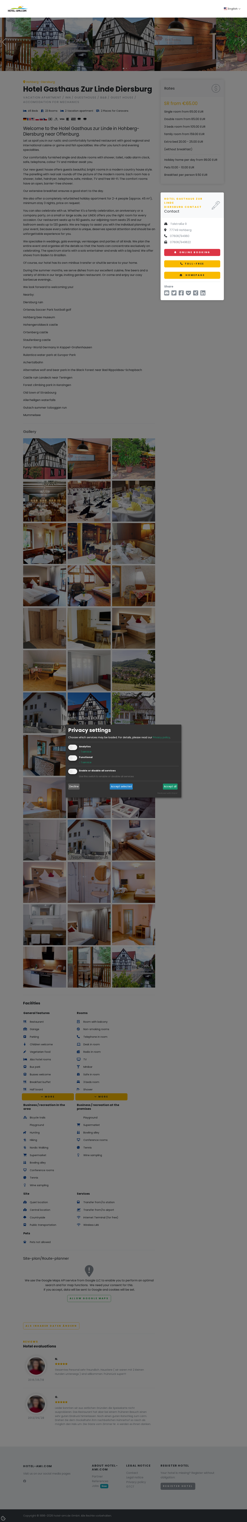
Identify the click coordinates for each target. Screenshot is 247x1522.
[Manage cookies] (4, 1518)
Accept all (170, 786)
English (232, 9)
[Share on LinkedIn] (202, 294)
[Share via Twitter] (173, 294)
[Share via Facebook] (181, 294)
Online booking (194, 252)
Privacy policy (161, 737)
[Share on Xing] (195, 294)
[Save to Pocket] (188, 294)
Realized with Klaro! (167, 793)
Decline (74, 786)
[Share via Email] (166, 294)
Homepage (194, 275)
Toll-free (194, 263)
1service (85, 751)
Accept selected (121, 786)
